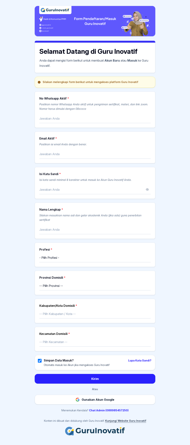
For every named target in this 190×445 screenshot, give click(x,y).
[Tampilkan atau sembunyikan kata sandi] (147, 189)
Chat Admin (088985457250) (109, 410)
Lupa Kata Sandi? (139, 360)
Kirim (95, 379)
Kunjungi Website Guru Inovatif (125, 420)
